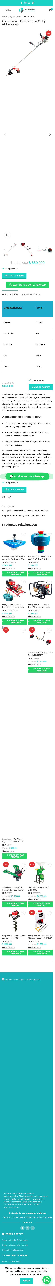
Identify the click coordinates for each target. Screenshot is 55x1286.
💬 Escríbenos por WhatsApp (27, 476)
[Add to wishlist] (9, 496)
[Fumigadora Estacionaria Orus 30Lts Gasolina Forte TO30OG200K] (14, 590)
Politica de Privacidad (11, 1261)
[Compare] (3, 496)
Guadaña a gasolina (22, 515)
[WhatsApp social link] (29, 3)
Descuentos (32, 511)
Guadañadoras (38, 515)
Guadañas (29, 16)
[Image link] (25, 1083)
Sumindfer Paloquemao (12, 1250)
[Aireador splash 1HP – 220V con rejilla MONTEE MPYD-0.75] (14, 542)
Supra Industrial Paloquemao (15, 1240)
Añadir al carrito (14, 276)
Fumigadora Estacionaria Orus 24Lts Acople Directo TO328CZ (39, 607)
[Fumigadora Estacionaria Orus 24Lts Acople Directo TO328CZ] (40, 590)
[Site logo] (27, 10)
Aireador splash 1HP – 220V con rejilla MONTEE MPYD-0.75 (13, 559)
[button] (5, 134)
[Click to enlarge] (7, 235)
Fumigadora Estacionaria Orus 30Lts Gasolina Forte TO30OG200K (13, 607)
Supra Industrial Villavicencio (15, 1245)
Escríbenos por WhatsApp (15, 573)
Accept (26, 1281)
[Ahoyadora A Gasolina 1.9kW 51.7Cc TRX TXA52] (14, 921)
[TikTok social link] (33, 3)
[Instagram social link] (25, 3)
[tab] (10, 294)
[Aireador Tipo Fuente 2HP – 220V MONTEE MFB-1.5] (40, 542)
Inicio (4, 16)
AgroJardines (15, 16)
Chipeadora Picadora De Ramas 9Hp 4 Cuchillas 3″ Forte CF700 (13, 889)
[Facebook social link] (21, 3)
